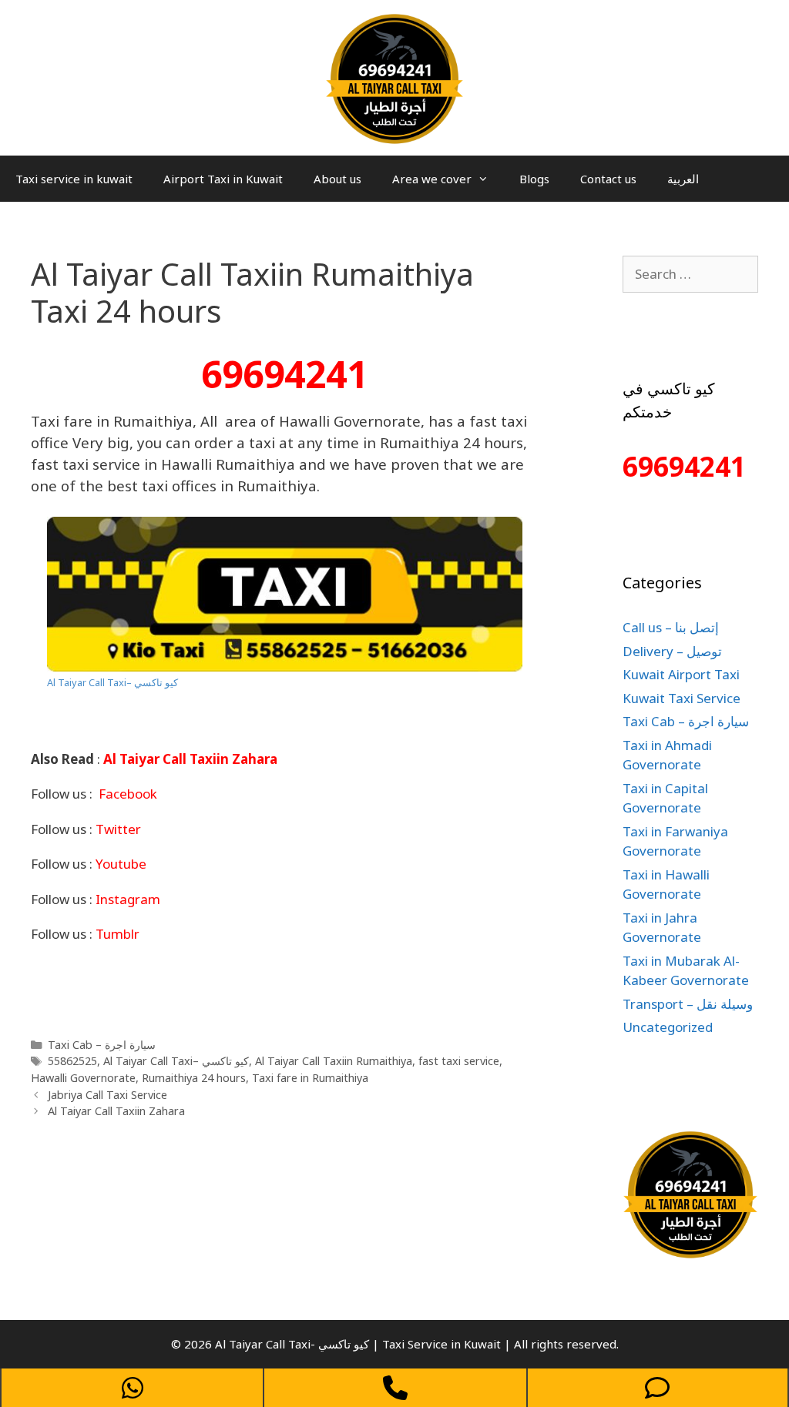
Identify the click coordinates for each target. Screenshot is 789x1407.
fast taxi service (458, 1061)
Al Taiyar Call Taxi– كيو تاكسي (112, 682)
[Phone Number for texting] (657, 1387)
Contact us (608, 178)
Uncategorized (668, 1027)
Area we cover (432, 178)
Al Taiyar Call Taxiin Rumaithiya (333, 1061)
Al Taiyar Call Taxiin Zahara (116, 1111)
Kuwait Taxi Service (681, 698)
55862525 (72, 1061)
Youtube (121, 864)
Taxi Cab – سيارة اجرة (102, 1044)
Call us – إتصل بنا (671, 627)
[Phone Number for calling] (394, 1387)
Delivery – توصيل (672, 651)
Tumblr (117, 934)
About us (337, 178)
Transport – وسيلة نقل (688, 1004)
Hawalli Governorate (83, 1077)
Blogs (534, 178)
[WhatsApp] (132, 1387)
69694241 (284, 374)
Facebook (128, 793)
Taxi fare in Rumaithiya (310, 1077)
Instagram (128, 899)
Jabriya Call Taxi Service (107, 1094)
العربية (683, 178)
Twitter (118, 829)
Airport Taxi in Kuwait (223, 178)
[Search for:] (690, 274)
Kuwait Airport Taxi (681, 674)
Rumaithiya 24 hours (194, 1077)
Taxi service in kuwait (74, 178)
